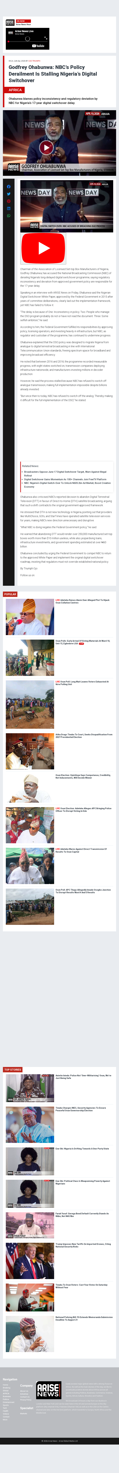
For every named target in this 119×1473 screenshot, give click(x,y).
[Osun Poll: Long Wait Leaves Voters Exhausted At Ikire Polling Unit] (30, 681)
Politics (6, 1399)
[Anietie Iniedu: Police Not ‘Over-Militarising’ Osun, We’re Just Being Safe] (30, 1075)
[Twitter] (22, 581)
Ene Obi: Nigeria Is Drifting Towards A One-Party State (82, 1149)
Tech (5, 1408)
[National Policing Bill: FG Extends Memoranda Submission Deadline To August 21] (30, 1316)
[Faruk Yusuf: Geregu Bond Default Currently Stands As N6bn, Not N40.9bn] (30, 1213)
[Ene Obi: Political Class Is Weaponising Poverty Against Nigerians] (30, 1180)
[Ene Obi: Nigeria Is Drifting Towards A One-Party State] (30, 1148)
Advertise (24, 1394)
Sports (6, 1405)
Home (5, 1385)
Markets (23, 1413)
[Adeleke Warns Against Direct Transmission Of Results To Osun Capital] (30, 848)
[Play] (43, 248)
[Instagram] (23, 581)
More (5, 1420)
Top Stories (12, 1069)
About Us (24, 1391)
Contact (6, 1417)
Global (5, 1391)
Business (7, 1396)
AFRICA (15, 90)
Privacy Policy (25, 1400)
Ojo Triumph (34, 61)
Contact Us (24, 1397)
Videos (6, 1414)
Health (5, 1411)
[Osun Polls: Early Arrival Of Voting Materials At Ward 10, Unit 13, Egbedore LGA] (30, 640)
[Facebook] (20, 581)
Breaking (6, 1388)
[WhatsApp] (24, 581)
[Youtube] (26, 581)
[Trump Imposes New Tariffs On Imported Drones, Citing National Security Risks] (30, 1243)
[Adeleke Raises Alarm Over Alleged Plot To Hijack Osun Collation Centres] (30, 599)
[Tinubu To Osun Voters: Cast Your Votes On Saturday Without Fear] (30, 1284)
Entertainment (8, 1402)
